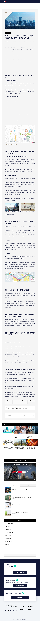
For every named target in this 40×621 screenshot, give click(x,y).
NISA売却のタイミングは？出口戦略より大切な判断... (20, 512)
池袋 (16, 408)
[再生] (5, 479)
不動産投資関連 (8, 32)
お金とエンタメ (7, 526)
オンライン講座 (30, 606)
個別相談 (29, 609)
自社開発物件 (22, 609)
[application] (20, 472)
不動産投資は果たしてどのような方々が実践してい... (8, 449)
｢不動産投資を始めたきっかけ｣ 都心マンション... (8, 435)
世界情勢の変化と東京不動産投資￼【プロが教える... (31, 449)
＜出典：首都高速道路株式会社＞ (10, 282)
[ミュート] (32, 479)
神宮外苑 (20, 408)
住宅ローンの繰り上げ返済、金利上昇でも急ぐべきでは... (21, 504)
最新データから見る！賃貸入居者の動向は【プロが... (32, 436)
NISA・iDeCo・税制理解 (9, 523)
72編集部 (10, 407)
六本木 (10, 408)
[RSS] (16, 610)
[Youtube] (5, 610)
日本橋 (14, 408)
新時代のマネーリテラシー (9, 541)
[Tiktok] (8, 610)
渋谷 (18, 408)
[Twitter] (11, 610)
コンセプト (22, 606)
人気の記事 (28, 485)
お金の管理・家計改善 (8, 529)
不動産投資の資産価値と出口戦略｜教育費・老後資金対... (21, 497)
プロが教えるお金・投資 (9, 532)
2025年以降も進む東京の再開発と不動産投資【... (19, 449)
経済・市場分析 (7, 544)
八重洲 (8, 408)
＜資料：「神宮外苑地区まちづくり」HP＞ (11, 144)
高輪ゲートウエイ (24, 408)
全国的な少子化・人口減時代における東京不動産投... (19, 436)
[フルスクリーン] (34, 479)
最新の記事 (12, 485)
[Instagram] (14, 610)
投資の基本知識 (8, 538)
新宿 (12, 408)
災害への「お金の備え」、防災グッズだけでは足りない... (21, 489)
